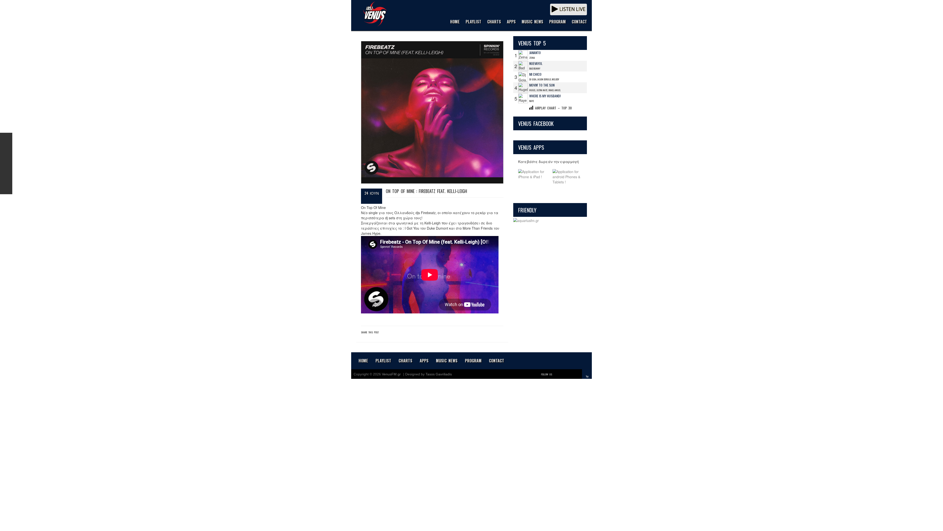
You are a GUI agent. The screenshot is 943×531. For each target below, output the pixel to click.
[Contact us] (6, 188)
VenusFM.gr (391, 374)
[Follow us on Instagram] (6, 163)
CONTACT (579, 22)
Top (587, 376)
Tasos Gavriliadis (439, 374)
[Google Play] (567, 177)
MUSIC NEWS (532, 22)
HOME (455, 22)
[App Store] (533, 177)
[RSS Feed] (6, 176)
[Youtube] (577, 374)
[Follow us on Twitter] (6, 151)
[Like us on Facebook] (6, 139)
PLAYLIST (473, 22)
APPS (511, 22)
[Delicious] (570, 374)
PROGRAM (557, 22)
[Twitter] (556, 374)
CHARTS (494, 22)
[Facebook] (563, 374)
